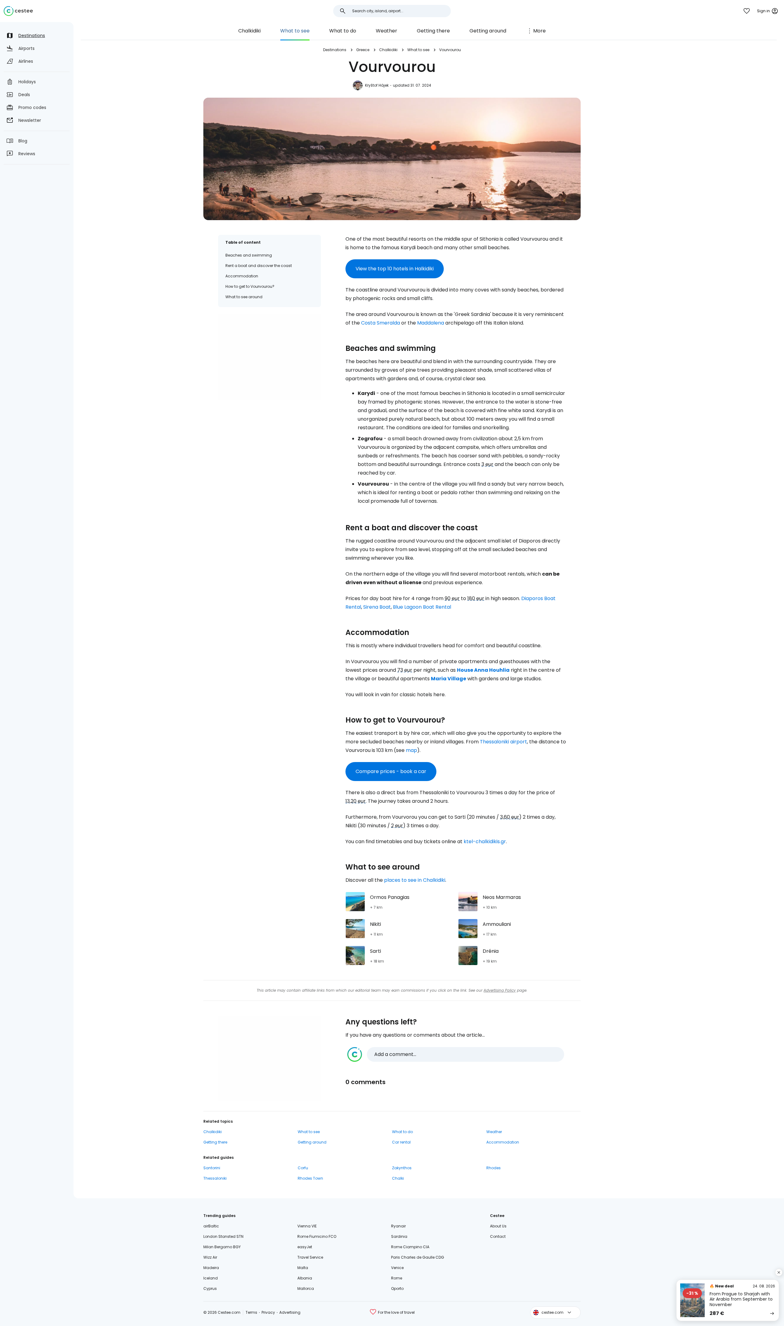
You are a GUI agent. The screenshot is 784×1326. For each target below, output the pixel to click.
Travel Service (310, 1257)
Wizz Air (210, 1257)
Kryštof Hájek (377, 85)
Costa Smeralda (380, 322)
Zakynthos (402, 1167)
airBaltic (211, 1226)
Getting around (487, 30)
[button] (455, 1054)
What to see (295, 30)
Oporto (397, 1288)
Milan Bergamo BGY (222, 1246)
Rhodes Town (310, 1178)
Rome (396, 1278)
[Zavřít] (778, 1272)
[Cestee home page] (18, 11)
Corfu (303, 1167)
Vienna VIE (307, 1226)
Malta (302, 1267)
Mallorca (305, 1288)
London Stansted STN (223, 1236)
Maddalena (430, 322)
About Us (498, 1226)
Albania (304, 1278)
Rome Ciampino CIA (410, 1246)
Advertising (289, 1312)
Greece (362, 49)
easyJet (304, 1246)
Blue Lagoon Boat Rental (422, 606)
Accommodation (241, 276)
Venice (397, 1267)
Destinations (334, 49)
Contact (498, 1236)
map (411, 750)
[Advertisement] (269, 357)
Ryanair (398, 1226)
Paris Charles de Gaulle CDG (417, 1257)
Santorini (211, 1167)
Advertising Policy (500, 990)
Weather (386, 30)
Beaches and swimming (248, 255)
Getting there (433, 30)
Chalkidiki (249, 30)
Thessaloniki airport (503, 741)
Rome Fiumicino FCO (316, 1236)
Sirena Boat (377, 606)
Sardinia (399, 1236)
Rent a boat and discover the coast (258, 265)
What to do (342, 30)
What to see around (243, 296)
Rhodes (493, 1167)
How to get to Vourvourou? (249, 286)
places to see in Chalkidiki (414, 880)
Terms (251, 1312)
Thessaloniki (215, 1178)
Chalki (398, 1178)
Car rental (401, 1142)
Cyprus (210, 1288)
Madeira (211, 1267)
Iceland (210, 1278)
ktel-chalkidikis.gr (485, 841)
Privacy (268, 1312)
